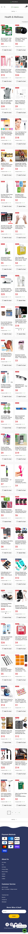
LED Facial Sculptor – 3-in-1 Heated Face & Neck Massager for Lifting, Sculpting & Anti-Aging (6, 795)
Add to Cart (7, 50)
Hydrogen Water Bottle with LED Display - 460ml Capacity (6, 638)
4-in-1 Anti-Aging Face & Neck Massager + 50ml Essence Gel (20, 133)
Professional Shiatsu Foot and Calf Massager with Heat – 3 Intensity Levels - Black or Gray (6, 605)
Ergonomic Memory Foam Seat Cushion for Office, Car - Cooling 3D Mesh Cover (21, 763)
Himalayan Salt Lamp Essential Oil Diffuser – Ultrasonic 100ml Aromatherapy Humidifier (7, 732)
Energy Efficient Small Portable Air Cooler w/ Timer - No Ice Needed (20, 449)
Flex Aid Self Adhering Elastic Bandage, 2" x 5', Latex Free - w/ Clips (7, 323)
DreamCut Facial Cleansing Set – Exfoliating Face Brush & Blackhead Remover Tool (21, 481)
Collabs (3, 878)
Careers (3, 874)
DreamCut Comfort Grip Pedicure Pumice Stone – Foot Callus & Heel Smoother (20, 356)
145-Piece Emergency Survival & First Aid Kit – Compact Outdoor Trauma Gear (20, 71)
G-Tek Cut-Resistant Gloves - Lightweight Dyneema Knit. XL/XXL (21, 290)
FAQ (3, 864)
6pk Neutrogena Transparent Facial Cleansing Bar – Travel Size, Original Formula (21, 669)
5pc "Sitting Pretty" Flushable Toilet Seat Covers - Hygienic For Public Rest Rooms (20, 701)
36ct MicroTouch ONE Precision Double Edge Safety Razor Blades (6, 227)
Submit (14, 916)
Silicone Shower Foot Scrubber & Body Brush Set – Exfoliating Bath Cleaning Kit (21, 574)
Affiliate (3, 876)
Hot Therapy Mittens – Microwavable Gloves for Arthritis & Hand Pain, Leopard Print (6, 355)
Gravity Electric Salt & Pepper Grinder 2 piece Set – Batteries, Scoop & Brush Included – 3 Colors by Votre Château (21, 321)
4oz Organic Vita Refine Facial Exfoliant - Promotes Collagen (7, 542)
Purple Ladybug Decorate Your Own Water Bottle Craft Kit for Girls (6, 449)
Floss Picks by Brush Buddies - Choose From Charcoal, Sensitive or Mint (7, 511)
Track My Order (5, 895)
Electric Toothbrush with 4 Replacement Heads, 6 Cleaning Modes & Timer (20, 102)
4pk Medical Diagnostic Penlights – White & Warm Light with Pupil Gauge (6, 669)
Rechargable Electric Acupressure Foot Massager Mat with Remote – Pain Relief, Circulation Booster (20, 732)
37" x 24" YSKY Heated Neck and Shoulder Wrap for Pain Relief (6, 102)
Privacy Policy (5, 869)
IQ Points (4, 867)
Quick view (22, 206)
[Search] (4, 7)
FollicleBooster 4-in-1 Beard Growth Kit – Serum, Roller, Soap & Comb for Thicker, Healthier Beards (6, 574)
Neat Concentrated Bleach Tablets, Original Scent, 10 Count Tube (20, 417)
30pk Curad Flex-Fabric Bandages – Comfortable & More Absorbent (21, 795)
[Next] (19, 812)
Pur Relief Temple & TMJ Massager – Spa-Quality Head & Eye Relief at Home (6, 290)
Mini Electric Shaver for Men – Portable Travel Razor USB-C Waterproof (7, 701)
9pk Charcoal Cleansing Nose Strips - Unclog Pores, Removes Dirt (21, 511)
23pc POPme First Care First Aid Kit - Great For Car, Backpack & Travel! (21, 638)
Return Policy (5, 871)
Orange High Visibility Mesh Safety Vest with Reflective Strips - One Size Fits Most (21, 165)
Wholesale (4, 901)
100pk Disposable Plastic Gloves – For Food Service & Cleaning (20, 227)
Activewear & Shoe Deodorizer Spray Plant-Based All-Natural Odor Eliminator (7, 259)
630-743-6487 (5, 887)
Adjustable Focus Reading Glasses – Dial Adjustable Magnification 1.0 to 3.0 (21, 386)
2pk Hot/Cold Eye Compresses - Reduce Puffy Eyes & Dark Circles (6, 417)
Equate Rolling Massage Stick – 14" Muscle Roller (6, 480)
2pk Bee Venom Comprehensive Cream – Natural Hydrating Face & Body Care (6, 165)
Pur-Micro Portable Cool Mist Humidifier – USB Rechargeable (6, 386)
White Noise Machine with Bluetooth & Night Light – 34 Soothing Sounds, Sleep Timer (6, 133)
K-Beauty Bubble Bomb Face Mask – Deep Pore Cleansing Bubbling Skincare (21, 40)
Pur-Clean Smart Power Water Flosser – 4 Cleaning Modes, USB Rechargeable (7, 196)
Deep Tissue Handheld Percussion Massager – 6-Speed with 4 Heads (6, 763)
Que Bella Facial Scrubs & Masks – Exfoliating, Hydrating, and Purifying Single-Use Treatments (20, 196)
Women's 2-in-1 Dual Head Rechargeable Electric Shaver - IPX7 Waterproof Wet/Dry (6, 71)
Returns (3, 897)
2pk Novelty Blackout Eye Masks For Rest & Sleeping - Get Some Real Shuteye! (20, 542)
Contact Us (4, 899)
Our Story (4, 862)
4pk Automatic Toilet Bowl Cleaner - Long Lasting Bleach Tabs (6, 40)
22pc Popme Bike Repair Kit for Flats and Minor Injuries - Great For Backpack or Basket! (21, 259)
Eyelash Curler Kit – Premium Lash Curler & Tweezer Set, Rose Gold (21, 607)
